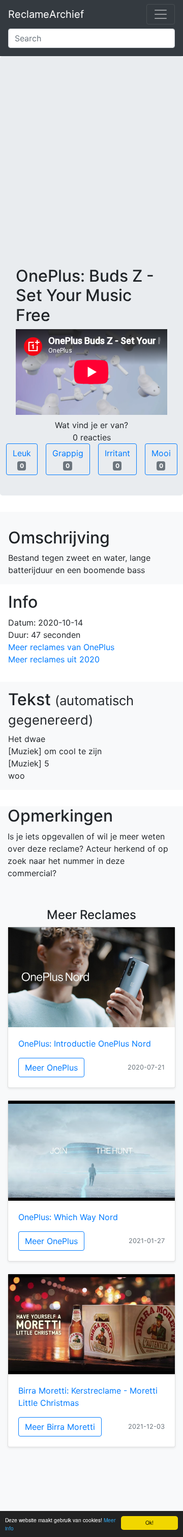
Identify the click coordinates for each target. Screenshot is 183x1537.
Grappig (67, 458)
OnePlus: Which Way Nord (68, 1217)
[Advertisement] (91, 169)
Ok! (149, 1522)
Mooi (161, 458)
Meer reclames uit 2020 (54, 659)
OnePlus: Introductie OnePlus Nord (84, 1043)
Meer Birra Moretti (60, 1427)
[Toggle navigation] (160, 14)
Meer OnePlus (51, 1067)
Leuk (22, 458)
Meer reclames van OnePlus (61, 647)
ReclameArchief (46, 14)
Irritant (117, 458)
